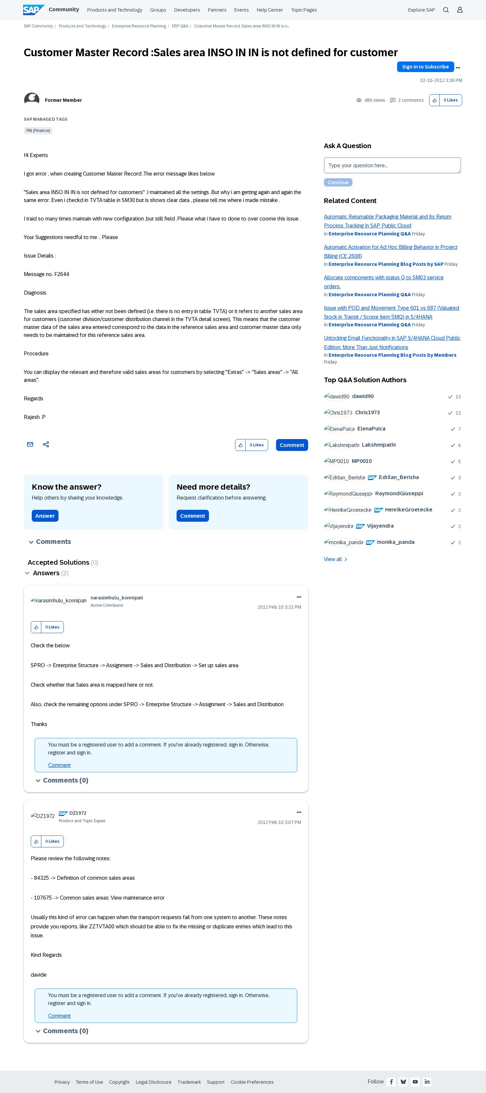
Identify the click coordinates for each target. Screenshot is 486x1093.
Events (241, 10)
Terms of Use (89, 1082)
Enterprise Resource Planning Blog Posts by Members (393, 355)
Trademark (189, 1082)
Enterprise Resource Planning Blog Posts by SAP (386, 264)
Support (216, 1082)
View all (333, 559)
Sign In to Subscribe (425, 66)
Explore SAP (421, 10)
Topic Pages (304, 10)
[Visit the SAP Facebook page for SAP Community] (391, 1081)
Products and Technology (114, 10)
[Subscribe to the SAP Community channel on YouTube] (415, 1081)
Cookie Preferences (252, 1082)
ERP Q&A (180, 26)
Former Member (63, 100)
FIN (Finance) (38, 130)
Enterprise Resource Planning (139, 26)
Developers (187, 10)
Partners (217, 10)
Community (64, 9)
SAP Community (38, 26)
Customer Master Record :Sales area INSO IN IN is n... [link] (241, 26)
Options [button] (458, 67)
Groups (158, 10)
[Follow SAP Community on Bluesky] (403, 1081)
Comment (292, 445)
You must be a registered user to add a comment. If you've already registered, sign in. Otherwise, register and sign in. (158, 748)
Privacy (62, 1082)
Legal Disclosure (154, 1082)
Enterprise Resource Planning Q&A (370, 233)
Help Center (270, 10)
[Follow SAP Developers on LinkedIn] (427, 1081)
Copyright (119, 1082)
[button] (434, 100)
